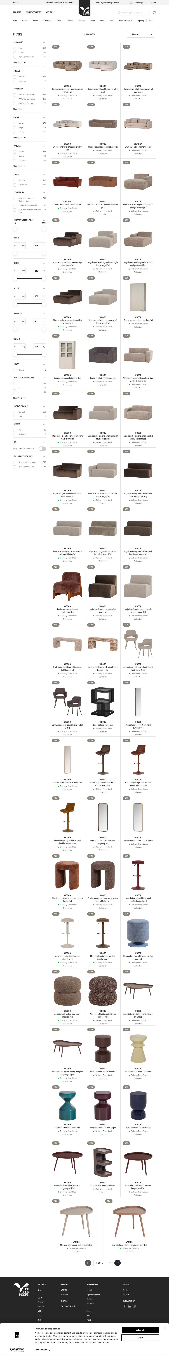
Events (88, 1319)
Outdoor (82, 20)
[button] (15, 2)
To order (102, 214)
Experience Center (33, 12)
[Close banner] (165, 1327)
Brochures (90, 1303)
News (88, 1315)
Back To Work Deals (68, 1306)
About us (89, 1311)
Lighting (140, 20)
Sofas (102, 20)
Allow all (140, 1330)
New (15, 20)
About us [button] (50, 12)
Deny (140, 1337)
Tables (92, 20)
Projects (17, 12)
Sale (150, 20)
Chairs (59, 20)
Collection (47, 20)
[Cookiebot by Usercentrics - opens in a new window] (17, 1350)
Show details (41, 1350)
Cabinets (70, 20)
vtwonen (64, 1294)
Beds (111, 20)
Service (125, 1290)
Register (152, 2)
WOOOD (64, 1290)
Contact (126, 1294)
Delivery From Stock (68, 95)
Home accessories (125, 20)
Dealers (89, 1299)
